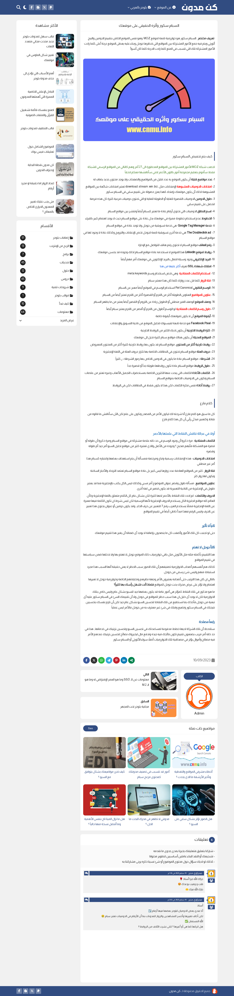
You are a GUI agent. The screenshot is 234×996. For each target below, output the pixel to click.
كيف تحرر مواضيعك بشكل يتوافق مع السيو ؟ (104, 774)
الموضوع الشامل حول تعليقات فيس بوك (41, 149)
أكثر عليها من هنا (170, 266)
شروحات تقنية (45, 287)
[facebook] (31, 7)
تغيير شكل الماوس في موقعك (40, 57)
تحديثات (45, 262)
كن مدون (174, 991)
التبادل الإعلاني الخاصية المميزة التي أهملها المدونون (37, 94)
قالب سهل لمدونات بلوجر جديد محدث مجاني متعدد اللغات (38, 41)
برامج (45, 254)
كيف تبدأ (45, 303)
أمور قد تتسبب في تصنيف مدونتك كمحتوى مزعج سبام (149, 774)
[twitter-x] (44, 7)
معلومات (45, 312)
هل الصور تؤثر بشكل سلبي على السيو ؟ (193, 821)
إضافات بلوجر (45, 237)
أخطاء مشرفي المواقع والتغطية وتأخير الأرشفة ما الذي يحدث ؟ (193, 774)
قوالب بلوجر (45, 295)
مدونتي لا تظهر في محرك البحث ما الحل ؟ (149, 821)
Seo (90, 728)
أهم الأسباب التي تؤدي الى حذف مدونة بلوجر (38, 76)
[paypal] (51, 7)
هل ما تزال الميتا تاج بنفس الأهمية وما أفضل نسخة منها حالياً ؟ (104, 821)
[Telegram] (109, 660)
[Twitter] (94, 660)
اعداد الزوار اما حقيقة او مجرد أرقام (37, 186)
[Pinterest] (116, 660)
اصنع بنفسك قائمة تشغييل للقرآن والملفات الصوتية (37, 112)
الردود (211, 880)
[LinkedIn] (124, 660)
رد (86, 873)
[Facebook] (86, 660)
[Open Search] (18, 7)
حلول (45, 270)
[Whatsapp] (101, 660)
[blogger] (38, 7)
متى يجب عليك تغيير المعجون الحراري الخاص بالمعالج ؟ (40, 206)
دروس (45, 279)
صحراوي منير (195, 873)
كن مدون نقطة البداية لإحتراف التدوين (41, 167)
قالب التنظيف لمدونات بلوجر (37, 128)
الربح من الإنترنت (45, 246)
